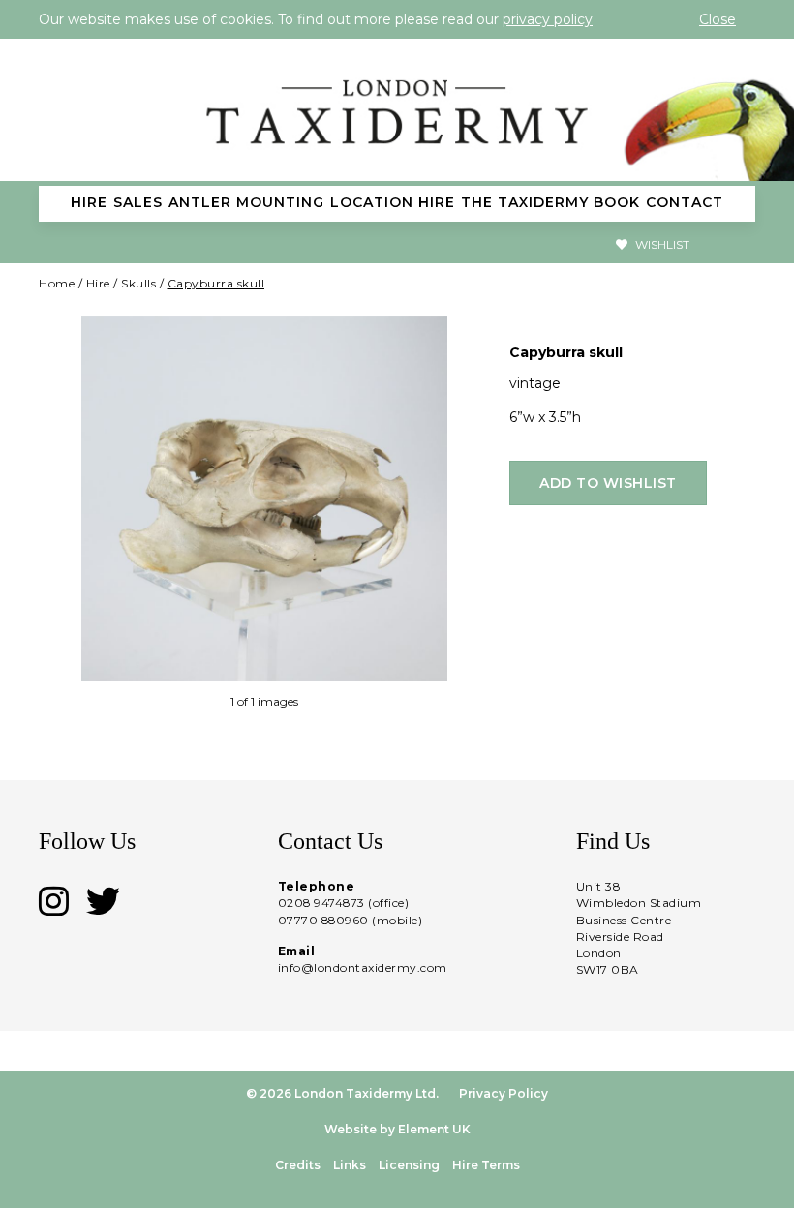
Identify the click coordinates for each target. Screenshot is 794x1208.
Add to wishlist (608, 483)
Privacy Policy (503, 1093)
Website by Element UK (397, 1129)
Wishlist (660, 244)
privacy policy (548, 19)
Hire (98, 283)
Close (717, 19)
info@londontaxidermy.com (362, 967)
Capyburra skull (216, 283)
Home (57, 283)
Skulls (138, 283)
